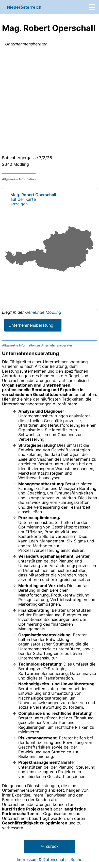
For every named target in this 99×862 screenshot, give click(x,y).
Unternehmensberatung (30, 325)
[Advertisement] (49, 101)
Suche (76, 859)
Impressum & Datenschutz (42, 859)
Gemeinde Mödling (43, 312)
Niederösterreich (24, 7)
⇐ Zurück (49, 846)
